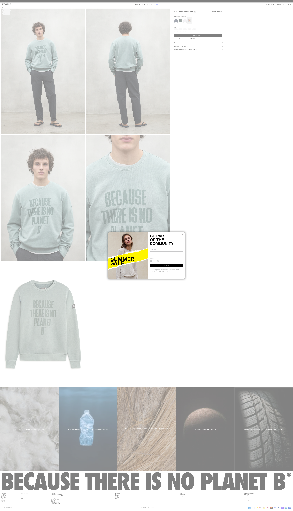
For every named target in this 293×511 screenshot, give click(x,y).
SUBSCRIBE (166, 265)
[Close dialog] (183, 234)
